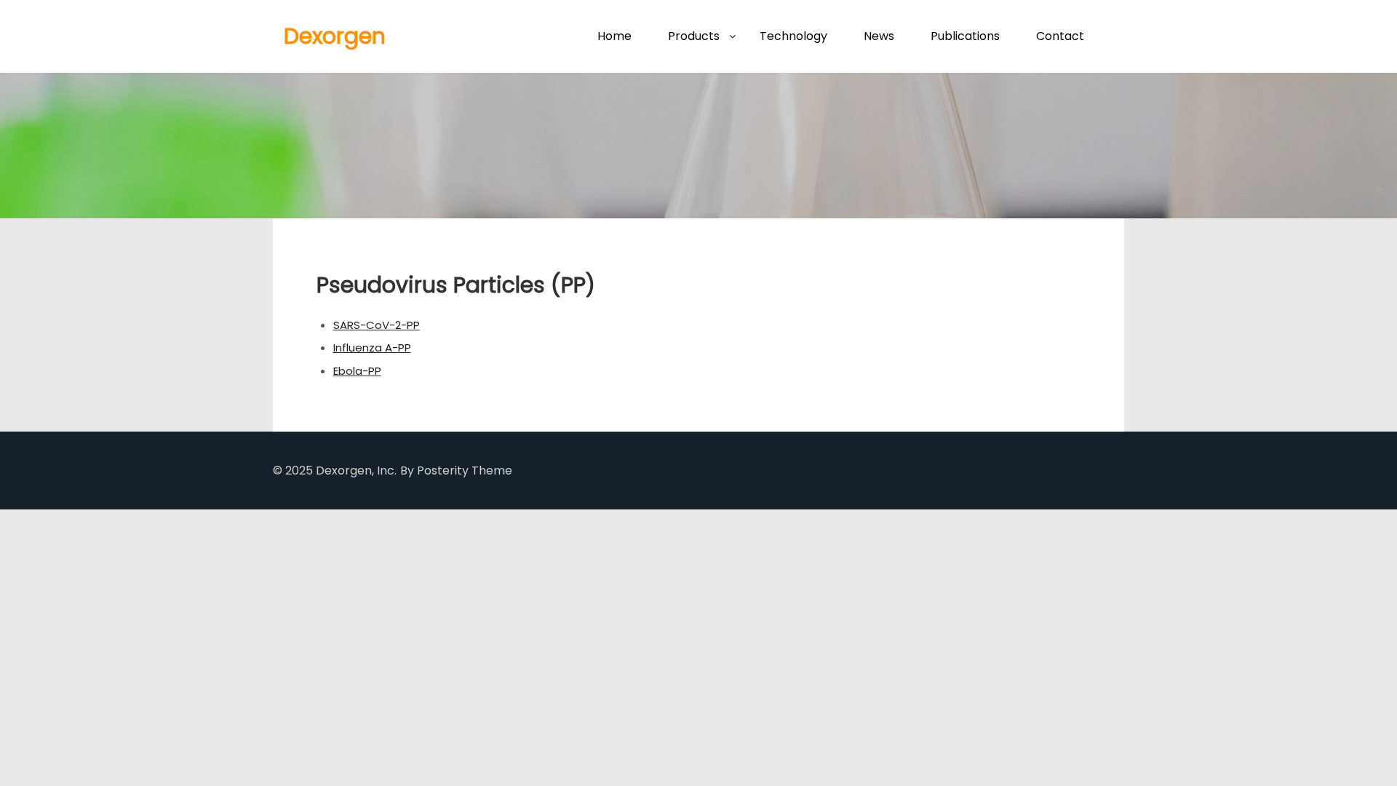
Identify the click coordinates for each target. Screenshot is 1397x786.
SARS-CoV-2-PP (376, 325)
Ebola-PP (357, 370)
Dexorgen (335, 36)
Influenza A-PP (372, 347)
